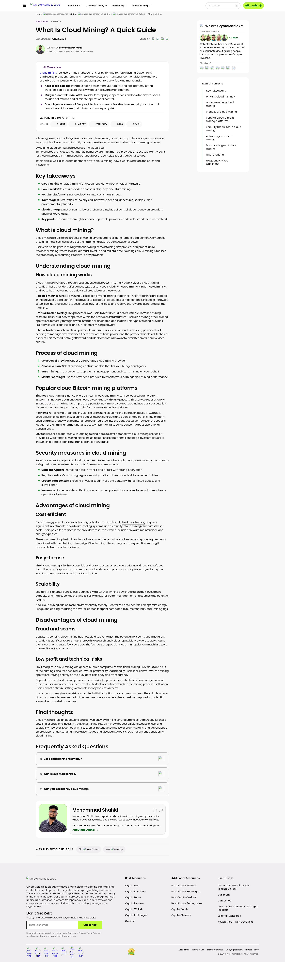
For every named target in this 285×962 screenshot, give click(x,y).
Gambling (118, 5)
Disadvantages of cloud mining (221, 147)
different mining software (99, 325)
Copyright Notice (234, 949)
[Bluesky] (234, 68)
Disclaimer (184, 949)
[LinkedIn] (228, 68)
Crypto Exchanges (136, 915)
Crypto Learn (133, 897)
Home (39, 14)
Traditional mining (133, 522)
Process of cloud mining (221, 112)
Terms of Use (198, 949)
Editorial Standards (229, 915)
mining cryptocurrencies (88, 184)
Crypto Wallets (134, 909)
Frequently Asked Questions (217, 162)
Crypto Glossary (181, 915)
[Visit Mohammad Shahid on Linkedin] (161, 810)
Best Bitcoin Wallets (183, 885)
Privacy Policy (85, 933)
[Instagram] (202, 68)
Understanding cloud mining (220, 104)
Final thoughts (215, 155)
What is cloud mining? (220, 96)
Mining (73, 14)
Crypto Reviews (134, 903)
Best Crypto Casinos (183, 897)
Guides (129, 921)
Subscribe (90, 925)
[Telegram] (207, 68)
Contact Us (224, 900)
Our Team (224, 894)
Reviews (73, 5)
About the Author (83, 830)
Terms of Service (215, 949)
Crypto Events (179, 909)
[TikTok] (212, 68)
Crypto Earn (132, 885)
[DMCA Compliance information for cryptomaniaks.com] (131, 951)
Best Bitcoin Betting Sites (186, 903)
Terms (71, 933)
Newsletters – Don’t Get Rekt (235, 921)
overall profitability (96, 671)
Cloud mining (48, 73)
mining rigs (161, 609)
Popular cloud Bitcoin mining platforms (220, 119)
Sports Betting (139, 5)
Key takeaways (216, 91)
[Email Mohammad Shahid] (155, 810)
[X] (223, 68)
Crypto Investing (135, 891)
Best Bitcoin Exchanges (185, 891)
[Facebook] (218, 68)
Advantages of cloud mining (219, 137)
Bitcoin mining (45, 399)
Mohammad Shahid (70, 47)
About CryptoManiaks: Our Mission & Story (234, 887)
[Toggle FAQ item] (161, 759)
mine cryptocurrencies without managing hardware (69, 152)
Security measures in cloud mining (223, 128)
